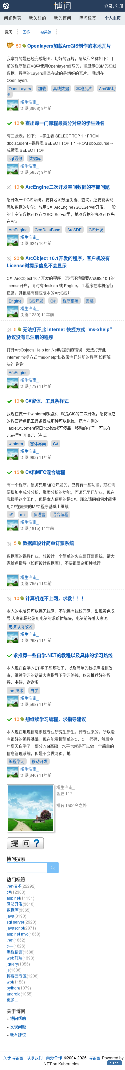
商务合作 (54, 1057)
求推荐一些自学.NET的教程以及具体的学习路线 (63, 655)
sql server (21, 922)
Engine (15, 301)
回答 (26, 32)
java (16, 916)
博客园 (94, 1057)
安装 (90, 301)
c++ (16, 946)
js (14, 969)
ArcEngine (18, 229)
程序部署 (71, 301)
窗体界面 (38, 443)
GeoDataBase (47, 229)
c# (11, 514)
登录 (108, 6)
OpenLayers (20, 88)
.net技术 (16, 690)
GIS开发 (96, 229)
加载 (42, 88)
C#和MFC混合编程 (45, 472)
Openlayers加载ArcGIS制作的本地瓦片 (69, 45)
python (19, 987)
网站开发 (21, 904)
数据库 (35, 158)
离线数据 (61, 88)
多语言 (39, 514)
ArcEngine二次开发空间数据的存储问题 (67, 186)
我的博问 (62, 18)
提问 (8, 31)
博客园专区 (23, 975)
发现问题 (18, 1026)
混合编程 (60, 514)
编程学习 (17, 761)
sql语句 (15, 158)
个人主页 (113, 18)
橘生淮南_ (29, 102)
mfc (23, 514)
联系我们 (35, 1057)
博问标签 (87, 18)
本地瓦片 (84, 88)
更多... (12, 999)
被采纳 (45, 32)
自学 (34, 690)
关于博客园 (13, 1057)
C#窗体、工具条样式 (47, 400)
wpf (16, 981)
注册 (119, 6)
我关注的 (37, 18)
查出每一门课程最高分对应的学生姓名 (65, 122)
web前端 (20, 958)
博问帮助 (18, 1018)
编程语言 (21, 952)
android (20, 993)
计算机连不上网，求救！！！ (55, 598)
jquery (18, 963)
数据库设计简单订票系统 (48, 542)
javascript (21, 928)
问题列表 (12, 18)
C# (53, 301)
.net (16, 940)
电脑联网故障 (21, 626)
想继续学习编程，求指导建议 (55, 719)
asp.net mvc (23, 934)
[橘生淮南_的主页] (31, 809)
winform (16, 443)
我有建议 (18, 1035)
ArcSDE (74, 229)
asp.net (20, 898)
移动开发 (40, 761)
